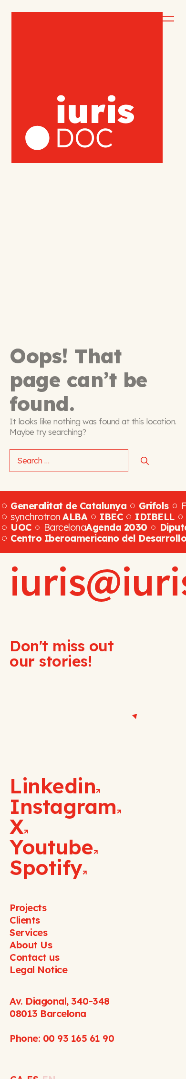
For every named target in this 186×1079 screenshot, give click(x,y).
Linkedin (53, 786)
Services (28, 932)
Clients (25, 920)
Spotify (46, 867)
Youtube (51, 847)
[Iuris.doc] (87, 87)
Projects (28, 908)
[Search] (145, 460)
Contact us (34, 957)
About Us (31, 945)
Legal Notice (38, 970)
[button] (161, 18)
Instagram (63, 806)
